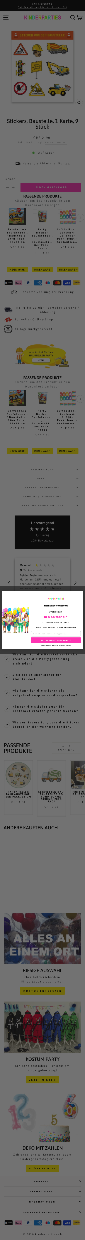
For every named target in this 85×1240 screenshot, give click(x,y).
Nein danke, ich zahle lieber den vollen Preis (56, 645)
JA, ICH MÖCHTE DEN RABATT (56, 640)
